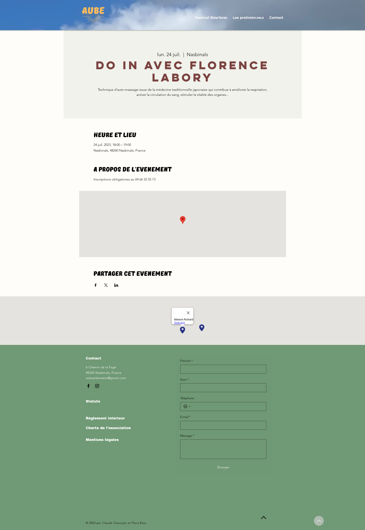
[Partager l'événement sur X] (106, 285)
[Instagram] (97, 386)
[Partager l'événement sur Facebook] (96, 285)
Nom (184, 379)
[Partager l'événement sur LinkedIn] (116, 285)
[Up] (319, 521)
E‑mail (185, 417)
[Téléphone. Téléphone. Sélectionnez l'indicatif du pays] (187, 406)
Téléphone (187, 398)
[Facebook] (88, 386)
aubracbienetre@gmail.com (106, 378)
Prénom (186, 361)
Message (187, 436)
